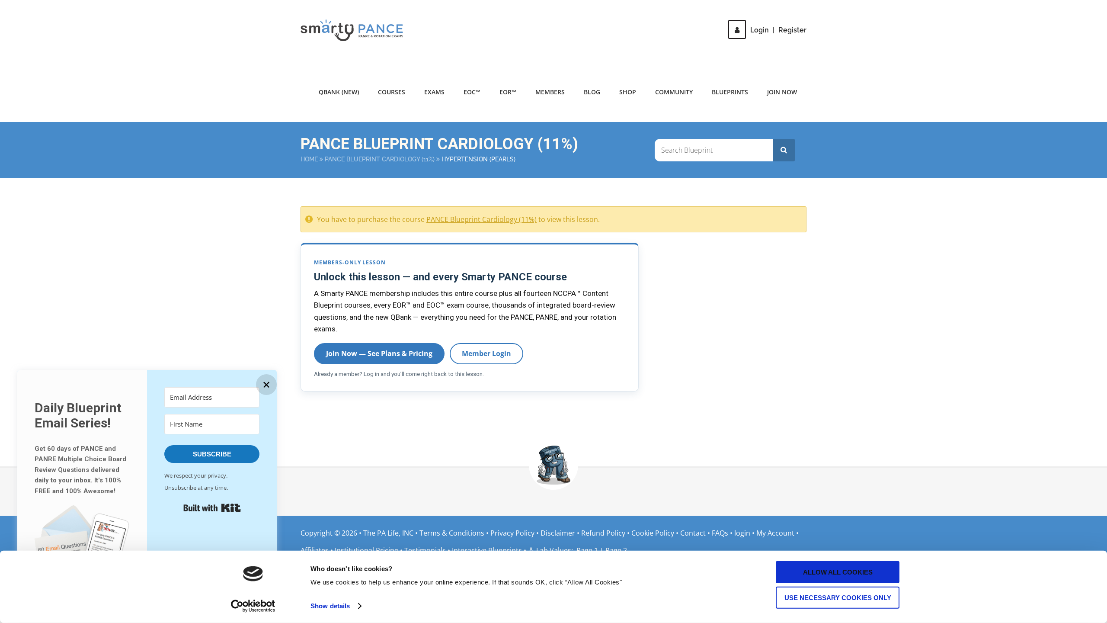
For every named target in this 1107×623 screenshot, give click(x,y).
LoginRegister (778, 30)
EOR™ (507, 92)
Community (674, 92)
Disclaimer (558, 533)
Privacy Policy (512, 533)
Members (550, 92)
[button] (82, 546)
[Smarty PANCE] (357, 30)
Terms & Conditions (452, 533)
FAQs (720, 533)
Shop (627, 92)
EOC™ (472, 92)
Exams (434, 92)
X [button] (1098, 8)
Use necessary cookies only (837, 597)
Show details (330, 606)
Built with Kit (212, 508)
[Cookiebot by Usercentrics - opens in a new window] (253, 606)
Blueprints (730, 92)
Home (309, 159)
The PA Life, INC (389, 533)
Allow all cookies (838, 572)
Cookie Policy (652, 533)
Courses (391, 92)
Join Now (782, 92)
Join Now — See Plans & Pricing (379, 353)
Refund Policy (603, 533)
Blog (592, 92)
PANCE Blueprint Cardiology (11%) (380, 159)
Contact (693, 533)
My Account (775, 533)
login (742, 533)
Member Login (486, 353)
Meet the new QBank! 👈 (722, 13)
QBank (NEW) (339, 92)
